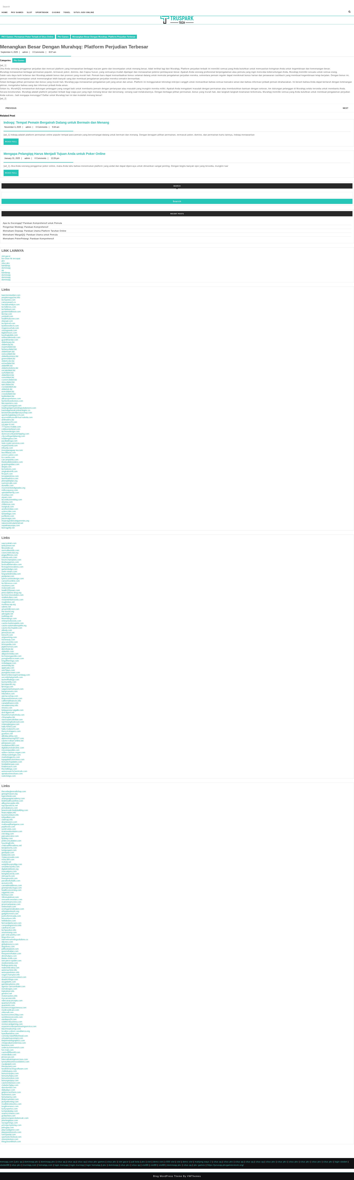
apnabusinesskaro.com (12, 773)
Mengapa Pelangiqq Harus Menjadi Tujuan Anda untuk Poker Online (54, 154)
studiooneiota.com (10, 963)
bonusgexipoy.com (10, 1080)
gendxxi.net (7, 993)
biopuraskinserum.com (12, 698)
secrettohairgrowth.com (12, 677)
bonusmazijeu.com (10, 1073)
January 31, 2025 (12, 158)
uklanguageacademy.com (13, 798)
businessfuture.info (10, 815)
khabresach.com (9, 766)
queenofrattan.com (10, 951)
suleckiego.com (9, 776)
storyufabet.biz (8, 382)
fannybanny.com (9, 1097)
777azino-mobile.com (11, 426)
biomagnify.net (8, 528)
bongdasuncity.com (10, 873)
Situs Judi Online (84, 12)
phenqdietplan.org (9, 481)
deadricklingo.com (10, 979)
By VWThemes (191, 1176)
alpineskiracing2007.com (13, 738)
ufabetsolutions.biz (10, 368)
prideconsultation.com (11, 841)
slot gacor (6, 256)
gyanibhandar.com (10, 340)
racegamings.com (10, 1123)
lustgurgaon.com (9, 850)
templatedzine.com (10, 476)
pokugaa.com (8, 1127)
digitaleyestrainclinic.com (13, 747)
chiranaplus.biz (8, 717)
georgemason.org (9, 794)
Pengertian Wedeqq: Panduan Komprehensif (25, 227)
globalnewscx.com (10, 944)
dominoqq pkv (31, 1162)
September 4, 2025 (9, 52)
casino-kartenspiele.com (13, 623)
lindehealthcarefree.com (12, 801)
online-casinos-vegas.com (13, 752)
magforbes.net (8, 602)
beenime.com (8, 1045)
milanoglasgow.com (10, 724)
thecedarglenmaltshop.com (14, 791)
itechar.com (7, 314)
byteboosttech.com (10, 325)
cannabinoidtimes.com (12, 885)
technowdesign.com (11, 431)
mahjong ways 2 (203, 1162)
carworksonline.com (11, 581)
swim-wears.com (9, 571)
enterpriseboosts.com (11, 621)
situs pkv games (96, 1162)
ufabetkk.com (8, 651)
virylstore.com (8, 585)
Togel (66, 12)
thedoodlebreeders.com (12, 462)
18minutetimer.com (10, 897)
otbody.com (7, 630)
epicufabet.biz (8, 384)
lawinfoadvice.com (10, 478)
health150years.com (11, 590)
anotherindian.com (10, 509)
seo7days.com (8, 670)
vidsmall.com (8, 1012)
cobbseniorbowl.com (11, 429)
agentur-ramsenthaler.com (13, 986)
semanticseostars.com (12, 899)
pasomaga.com (9, 518)
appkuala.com (8, 668)
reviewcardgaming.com (12, 1024)
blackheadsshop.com (11, 1029)
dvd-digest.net (8, 712)
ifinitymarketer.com (10, 1099)
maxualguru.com (9, 871)
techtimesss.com (9, 583)
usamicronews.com (10, 1113)
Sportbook (42, 12)
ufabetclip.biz (7, 344)
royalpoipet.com (9, 1064)
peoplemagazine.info (11, 297)
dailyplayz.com (8, 1090)
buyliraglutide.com (10, 335)
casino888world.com (11, 1052)
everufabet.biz (8, 391)
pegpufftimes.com (10, 555)
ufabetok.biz (7, 389)
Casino (56, 12)
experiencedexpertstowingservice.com (19, 1026)
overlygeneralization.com (13, 909)
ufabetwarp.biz (8, 342)
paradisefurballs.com (11, 880)
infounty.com (7, 448)
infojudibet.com (8, 817)
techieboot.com (8, 309)
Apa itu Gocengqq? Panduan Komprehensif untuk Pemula (32, 223)
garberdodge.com (9, 569)
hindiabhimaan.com (10, 764)
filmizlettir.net (7, 548)
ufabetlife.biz (7, 365)
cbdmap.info (7, 819)
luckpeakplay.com (10, 1111)
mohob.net (6, 862)
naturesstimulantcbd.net (12, 523)
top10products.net (10, 805)
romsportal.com (9, 1134)
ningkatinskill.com (10, 471)
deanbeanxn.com (9, 822)
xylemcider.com (9, 511)
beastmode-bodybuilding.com (15, 810)
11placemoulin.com (10, 857)
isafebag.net (7, 616)
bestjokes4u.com (9, 848)
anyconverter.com (10, 642)
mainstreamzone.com (11, 902)
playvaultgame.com (10, 1130)
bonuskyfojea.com (10, 1076)
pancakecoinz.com (10, 836)
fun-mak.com (8, 1050)
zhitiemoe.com (8, 504)
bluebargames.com (10, 562)
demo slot (158, 1162)
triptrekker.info (8, 991)
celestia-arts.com (9, 557)
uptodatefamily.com (10, 492)
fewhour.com (7, 895)
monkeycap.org (9, 604)
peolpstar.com (8, 576)
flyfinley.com (7, 838)
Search (177, 186)
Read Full (12, 142)
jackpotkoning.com (10, 1101)
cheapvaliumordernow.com (14, 1043)
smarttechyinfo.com (10, 866)
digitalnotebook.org (10, 869)
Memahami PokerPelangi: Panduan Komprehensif (28, 238)
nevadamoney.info (10, 705)
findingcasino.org (9, 965)
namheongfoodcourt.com (13, 722)
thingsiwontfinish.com (11, 1141)
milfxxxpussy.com (10, 490)
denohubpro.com (9, 956)
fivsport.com (7, 473)
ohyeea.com (7, 502)
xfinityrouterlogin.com (11, 755)
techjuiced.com (8, 323)
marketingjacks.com (11, 757)
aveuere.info (7, 883)
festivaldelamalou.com (12, 564)
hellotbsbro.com (9, 920)
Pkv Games (17, 12)
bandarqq (6, 265)
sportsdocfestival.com (11, 1137)
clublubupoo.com (9, 1071)
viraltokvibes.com (9, 597)
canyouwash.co (9, 302)
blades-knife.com (9, 958)
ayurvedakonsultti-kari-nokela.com (17, 417)
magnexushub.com (10, 328)
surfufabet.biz (8, 372)
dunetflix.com (8, 485)
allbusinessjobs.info (10, 803)
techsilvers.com (9, 469)
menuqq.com (6, 1162)
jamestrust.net (8, 632)
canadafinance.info (10, 703)
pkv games (199, 1165)
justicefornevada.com (11, 916)
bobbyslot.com (8, 855)
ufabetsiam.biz (8, 351)
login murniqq (77, 1165)
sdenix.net (6, 606)
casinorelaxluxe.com (11, 1083)
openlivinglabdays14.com (13, 415)
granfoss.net (7, 733)
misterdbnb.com (9, 1054)
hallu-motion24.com (10, 729)
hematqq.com (45, 1165)
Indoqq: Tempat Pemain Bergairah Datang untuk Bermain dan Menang (56, 122)
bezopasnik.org (8, 684)
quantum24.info (8, 1003)
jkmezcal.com (8, 1057)
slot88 (145, 1165)
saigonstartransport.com (13, 689)
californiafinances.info (11, 700)
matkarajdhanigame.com (13, 824)
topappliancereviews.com (13, 759)
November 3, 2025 (12, 127)
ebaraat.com (7, 321)
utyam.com (7, 497)
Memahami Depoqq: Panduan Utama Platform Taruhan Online (34, 231)
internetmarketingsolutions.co (15, 939)
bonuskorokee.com (10, 1078)
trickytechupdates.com (12, 762)
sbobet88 (4, 1165)
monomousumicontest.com (14, 977)
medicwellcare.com (10, 1010)
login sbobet (341, 1162)
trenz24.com (7, 635)
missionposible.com (10, 750)
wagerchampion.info (11, 974)
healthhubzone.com (10, 318)
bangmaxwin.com (10, 691)
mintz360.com (8, 859)
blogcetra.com (8, 937)
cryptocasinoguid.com (11, 405)
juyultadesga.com (9, 441)
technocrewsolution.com (13, 595)
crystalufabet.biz (9, 387)
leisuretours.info (9, 918)
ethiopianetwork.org (10, 911)
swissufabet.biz (8, 354)
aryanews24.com (9, 422)
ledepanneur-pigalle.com (13, 710)
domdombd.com (9, 1087)
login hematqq (93, 1165)
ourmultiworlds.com (10, 550)
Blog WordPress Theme (167, 1176)
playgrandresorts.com (11, 1132)
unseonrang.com (9, 932)
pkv (3, 261)
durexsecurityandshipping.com (15, 434)
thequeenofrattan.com (11, 953)
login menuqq (61, 1165)
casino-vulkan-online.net (12, 740)
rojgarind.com (8, 892)
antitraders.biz (8, 419)
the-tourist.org (8, 611)
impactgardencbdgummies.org (15, 520)
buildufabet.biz (8, 396)
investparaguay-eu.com (12, 450)
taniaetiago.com (9, 513)
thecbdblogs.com (9, 769)
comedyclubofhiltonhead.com (15, 1036)
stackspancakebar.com (12, 719)
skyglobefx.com (9, 982)
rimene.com (7, 708)
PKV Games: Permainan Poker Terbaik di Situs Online (27, 37)
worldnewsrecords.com (12, 1017)
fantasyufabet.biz (9, 349)
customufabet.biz (9, 379)
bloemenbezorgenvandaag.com (16, 675)
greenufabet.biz (8, 358)
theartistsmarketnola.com (13, 715)
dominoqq (6, 268)
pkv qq (18, 1162)
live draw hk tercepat (11, 258)
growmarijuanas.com (11, 904)
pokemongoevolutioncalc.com (15, 1118)
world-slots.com (9, 829)
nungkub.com (8, 506)
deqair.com (6, 466)
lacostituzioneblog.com (12, 499)
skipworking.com (9, 637)
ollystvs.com (7, 942)
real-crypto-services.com (13, 443)
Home (5, 12)
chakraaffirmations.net (12, 845)
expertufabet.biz (9, 347)
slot (149, 1162)
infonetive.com (8, 693)
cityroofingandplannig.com (13, 436)
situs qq (61, 1162)
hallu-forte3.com (9, 726)
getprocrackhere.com (11, 1092)
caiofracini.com (8, 927)
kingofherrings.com (10, 661)
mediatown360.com (10, 745)
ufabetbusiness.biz (10, 356)
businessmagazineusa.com (14, 1007)
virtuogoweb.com (9, 330)
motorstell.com (8, 588)
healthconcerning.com (11, 890)
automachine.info (9, 970)
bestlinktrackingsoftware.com (15, 1068)
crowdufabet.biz (9, 394)
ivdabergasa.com (9, 438)
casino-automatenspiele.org (14, 625)
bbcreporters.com (10, 403)
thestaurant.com (9, 1066)
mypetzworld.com (10, 445)
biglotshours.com (9, 332)
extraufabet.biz (8, 363)
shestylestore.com (10, 1139)
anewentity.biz (8, 665)
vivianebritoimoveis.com (12, 599)
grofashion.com (8, 1115)
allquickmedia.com (10, 653)
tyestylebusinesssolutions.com (15, 1061)
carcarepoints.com (10, 459)
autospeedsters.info (10, 972)
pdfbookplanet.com (10, 949)
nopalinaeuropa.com (11, 525)
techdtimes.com (9, 307)
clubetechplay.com (10, 1085)
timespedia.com (9, 644)
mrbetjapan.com (9, 663)
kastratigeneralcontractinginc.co (16, 410)
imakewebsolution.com (12, 831)
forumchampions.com (11, 559)
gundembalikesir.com (11, 311)
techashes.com (8, 300)
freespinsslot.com (10, 878)
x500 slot (170, 1162)
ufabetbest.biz (8, 375)
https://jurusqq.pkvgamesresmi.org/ (225, 1165)
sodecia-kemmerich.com (13, 1047)
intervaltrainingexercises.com (15, 1059)
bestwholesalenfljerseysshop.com (17, 412)
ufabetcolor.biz (8, 361)
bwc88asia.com (9, 452)
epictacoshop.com (10, 696)
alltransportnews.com (11, 398)
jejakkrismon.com (10, 646)
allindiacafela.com (10, 736)
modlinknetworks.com (11, 1104)
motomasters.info (9, 996)
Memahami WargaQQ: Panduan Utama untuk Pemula (30, 234)
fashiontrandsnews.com (12, 401)
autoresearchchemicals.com (14, 771)
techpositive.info (9, 930)
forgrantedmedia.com (11, 574)
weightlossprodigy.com (12, 864)
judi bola (135, 1162)
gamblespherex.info (10, 984)
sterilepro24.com (9, 1019)
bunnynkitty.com (9, 682)
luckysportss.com (10, 1108)
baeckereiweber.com (11, 295)
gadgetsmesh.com (10, 913)
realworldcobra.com (10, 967)
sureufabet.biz (8, 377)
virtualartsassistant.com (12, 1038)
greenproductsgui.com (12, 888)
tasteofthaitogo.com (10, 679)
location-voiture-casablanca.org (16, 1031)
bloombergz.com (9, 618)
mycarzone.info (8, 998)
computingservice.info (11, 925)
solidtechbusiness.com (12, 1021)
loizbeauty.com (8, 639)
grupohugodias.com (10, 464)
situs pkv (6, 263)
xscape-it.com (8, 424)
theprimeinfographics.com (13, 1040)
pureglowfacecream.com (13, 658)
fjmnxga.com (7, 686)
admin (25, 52)
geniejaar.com (8, 852)
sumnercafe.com (9, 483)
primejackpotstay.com (11, 1125)
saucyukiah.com (9, 543)
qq (3, 270)
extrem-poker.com (10, 455)
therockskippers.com (11, 731)
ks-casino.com (8, 457)
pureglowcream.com (11, 672)
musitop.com (7, 495)
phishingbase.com (10, 1120)
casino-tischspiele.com (12, 628)
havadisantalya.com (11, 304)
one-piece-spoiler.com (11, 960)
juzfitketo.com (8, 516)
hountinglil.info (8, 843)
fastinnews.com (9, 1094)
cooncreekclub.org (10, 552)
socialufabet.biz (8, 370)
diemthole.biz (7, 649)
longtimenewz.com (10, 1106)
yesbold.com (7, 316)
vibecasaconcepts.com (12, 1000)
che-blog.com (8, 833)
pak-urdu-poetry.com (11, 935)
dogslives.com (8, 946)
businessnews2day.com (12, 1014)
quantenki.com (8, 1005)
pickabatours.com (10, 808)
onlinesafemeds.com (11, 337)
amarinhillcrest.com (10, 609)
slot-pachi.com (8, 876)
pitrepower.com (8, 743)
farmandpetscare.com (11, 923)
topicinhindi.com (9, 796)
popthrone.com (8, 826)
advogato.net (7, 614)
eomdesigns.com (9, 989)
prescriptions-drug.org (11, 592)
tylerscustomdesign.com (13, 578)
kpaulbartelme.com (10, 1033)
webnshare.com (9, 906)
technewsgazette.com (11, 656)
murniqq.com (29, 1165)
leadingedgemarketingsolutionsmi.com (19, 408)
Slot (29, 12)
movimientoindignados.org (13, 488)
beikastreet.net (8, 545)
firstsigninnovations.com (12, 567)
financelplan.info (9, 812)
